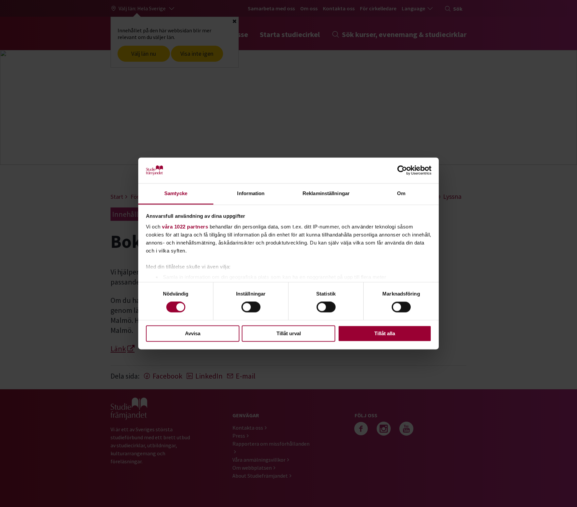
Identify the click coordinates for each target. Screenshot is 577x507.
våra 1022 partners (185, 226)
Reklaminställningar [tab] (326, 193)
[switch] (250, 307)
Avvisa (192, 333)
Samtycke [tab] (175, 193)
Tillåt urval (288, 333)
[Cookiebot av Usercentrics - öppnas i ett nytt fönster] (402, 170)
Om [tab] (401, 193)
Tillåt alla (384, 333)
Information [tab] (250, 193)
